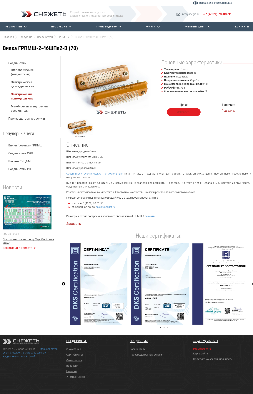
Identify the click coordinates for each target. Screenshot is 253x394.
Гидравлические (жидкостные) (22, 72)
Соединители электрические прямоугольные (94, 173)
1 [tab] (160, 327)
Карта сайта (200, 353)
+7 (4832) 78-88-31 (217, 14)
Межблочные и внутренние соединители (29, 108)
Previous (63, 284)
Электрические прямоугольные (22, 96)
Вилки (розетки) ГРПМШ (25, 145)
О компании (73, 349)
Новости (71, 371)
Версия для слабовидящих (215, 2)
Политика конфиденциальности (212, 359)
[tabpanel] (99, 284)
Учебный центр (195, 27)
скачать (150, 216)
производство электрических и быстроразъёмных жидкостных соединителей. (30, 352)
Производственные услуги (26, 118)
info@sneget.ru (190, 14)
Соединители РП (19, 169)
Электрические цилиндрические (22, 84)
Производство (106, 27)
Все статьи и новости (17, 248)
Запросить (183, 112)
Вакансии (72, 365)
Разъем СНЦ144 (19, 161)
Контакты (242, 27)
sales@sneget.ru (105, 206)
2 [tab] (164, 327)
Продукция (59, 27)
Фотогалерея (74, 360)
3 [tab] (168, 327)
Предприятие (13, 27)
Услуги (151, 27)
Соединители (17, 63)
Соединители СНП (20, 153)
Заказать (73, 224)
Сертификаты (74, 354)
